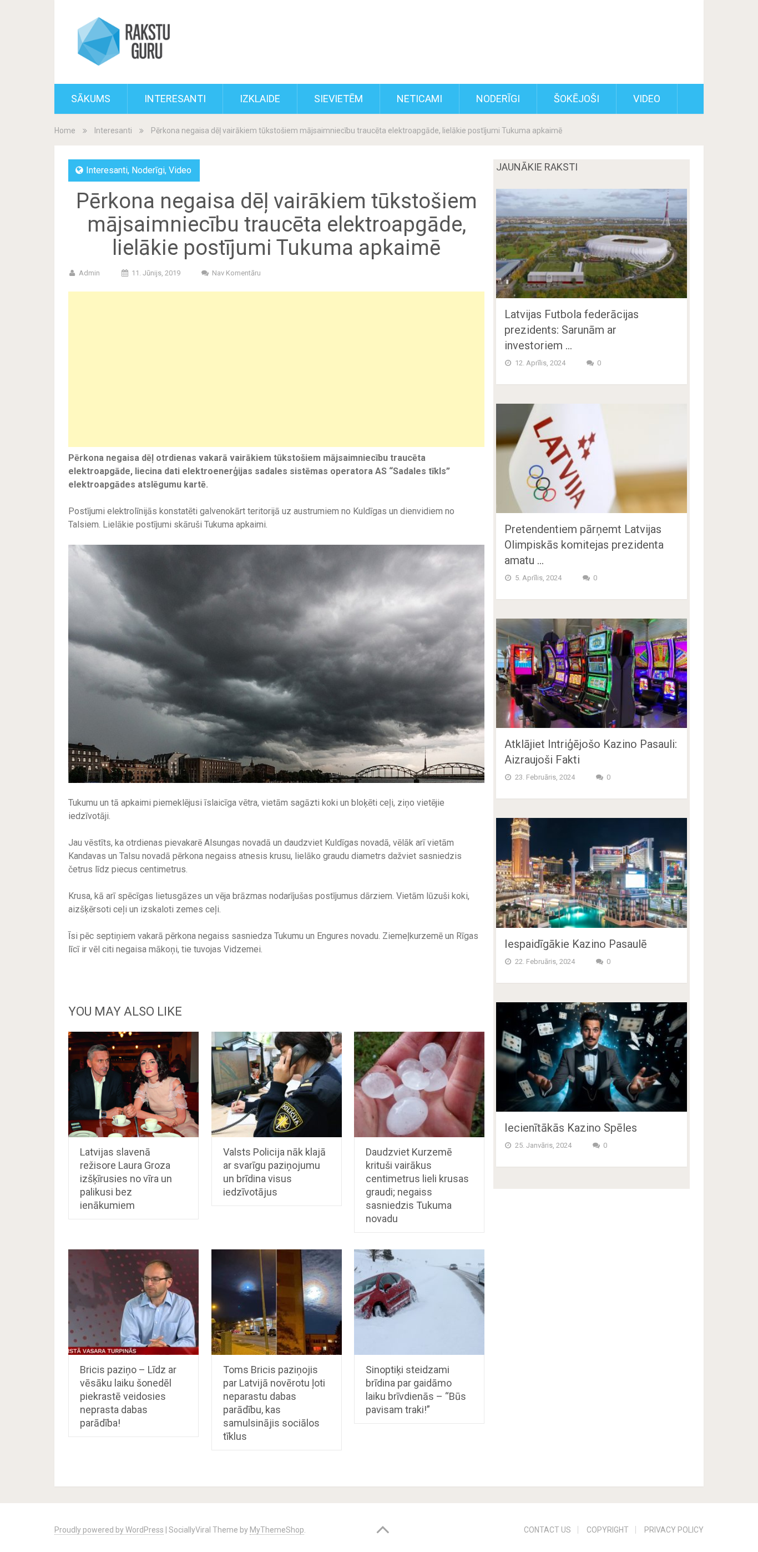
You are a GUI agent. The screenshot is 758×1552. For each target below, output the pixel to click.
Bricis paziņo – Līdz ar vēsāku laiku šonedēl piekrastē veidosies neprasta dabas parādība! (128, 1396)
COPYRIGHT (608, 1529)
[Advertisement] (276, 369)
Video (646, 98)
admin (89, 273)
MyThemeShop (277, 1529)
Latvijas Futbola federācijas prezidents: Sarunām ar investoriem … (571, 330)
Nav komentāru (236, 273)
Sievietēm (338, 98)
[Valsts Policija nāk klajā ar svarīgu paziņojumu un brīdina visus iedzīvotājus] (276, 1084)
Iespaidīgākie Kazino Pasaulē (575, 944)
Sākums (90, 98)
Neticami (419, 98)
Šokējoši (576, 98)
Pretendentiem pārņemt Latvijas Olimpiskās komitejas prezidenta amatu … (584, 545)
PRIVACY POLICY (674, 1529)
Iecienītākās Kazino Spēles (570, 1127)
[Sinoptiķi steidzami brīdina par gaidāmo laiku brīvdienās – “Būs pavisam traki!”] (419, 1302)
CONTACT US (547, 1529)
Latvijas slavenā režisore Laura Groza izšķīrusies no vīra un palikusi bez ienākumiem (126, 1178)
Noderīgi (498, 98)
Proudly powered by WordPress (109, 1529)
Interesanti (175, 98)
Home (64, 130)
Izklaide (260, 98)
